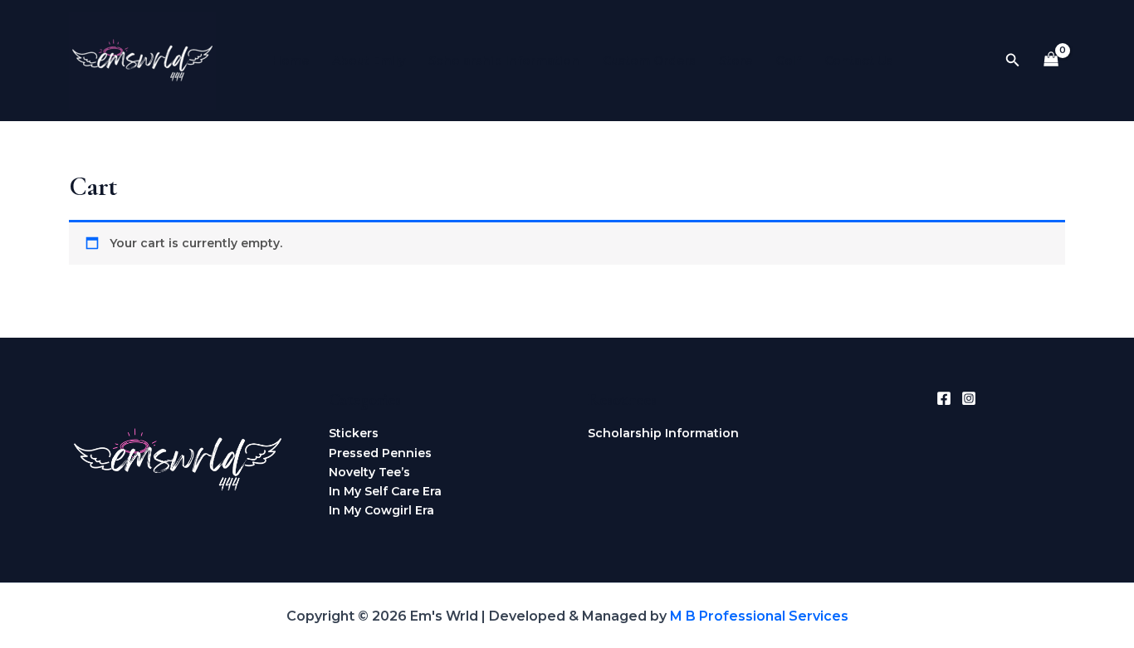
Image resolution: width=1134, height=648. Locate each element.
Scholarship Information (503, 60)
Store (735, 60)
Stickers (354, 433)
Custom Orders (649, 60)
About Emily (368, 60)
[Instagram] (968, 398)
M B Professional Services (759, 616)
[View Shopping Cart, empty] (1051, 61)
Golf (788, 60)
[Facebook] (943, 398)
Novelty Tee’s (369, 472)
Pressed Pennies (380, 453)
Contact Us (858, 60)
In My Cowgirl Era (381, 510)
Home (290, 60)
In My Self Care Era (385, 491)
